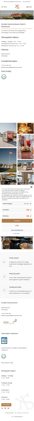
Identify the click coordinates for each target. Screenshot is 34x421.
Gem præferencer (17, 230)
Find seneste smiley (7, 363)
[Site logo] (17, 7)
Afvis (17, 225)
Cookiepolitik (16, 233)
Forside (3, 17)
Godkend (17, 221)
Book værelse (6, 404)
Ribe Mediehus (18, 416)
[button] (31, 187)
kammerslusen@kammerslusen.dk (11, 315)
